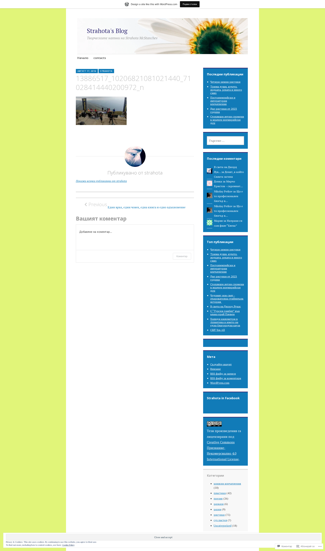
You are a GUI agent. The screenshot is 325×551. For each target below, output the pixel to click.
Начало (82, 58)
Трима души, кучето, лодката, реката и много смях (226, 90)
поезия (218, 498)
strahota (106, 71)
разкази (219, 504)
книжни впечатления (227, 483)
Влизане (215, 369)
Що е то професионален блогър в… (228, 196)
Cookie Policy (68, 545)
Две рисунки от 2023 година (223, 110)
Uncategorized (222, 525)
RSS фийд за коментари (225, 378)
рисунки (219, 515)
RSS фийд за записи (223, 374)
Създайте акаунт (221, 364)
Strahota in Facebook (223, 398)
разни (217, 509)
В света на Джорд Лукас (225, 306)
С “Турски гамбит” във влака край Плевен (225, 312)
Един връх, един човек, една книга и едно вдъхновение (137, 205)
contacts (99, 58)
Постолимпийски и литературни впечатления (222, 101)
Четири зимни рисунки (225, 82)
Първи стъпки (190, 4)
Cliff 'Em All (217, 330)
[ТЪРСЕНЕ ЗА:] (225, 140)
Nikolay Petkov (223, 191)
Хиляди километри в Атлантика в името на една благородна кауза (225, 322)
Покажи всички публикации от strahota (101, 181)
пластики (220, 493)
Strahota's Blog (107, 31)
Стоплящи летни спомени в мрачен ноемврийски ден (227, 120)
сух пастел (220, 520)
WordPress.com (219, 383)
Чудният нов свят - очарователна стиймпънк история (226, 299)
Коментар (182, 256)
